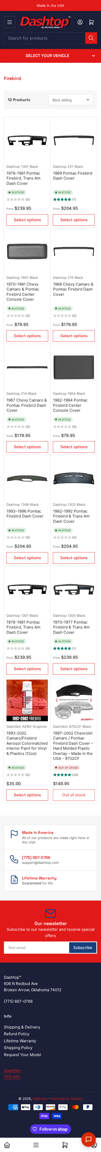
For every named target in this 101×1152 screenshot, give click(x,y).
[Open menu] (9, 22)
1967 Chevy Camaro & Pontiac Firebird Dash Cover (26, 405)
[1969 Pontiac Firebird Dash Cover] (74, 140)
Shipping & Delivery (22, 1027)
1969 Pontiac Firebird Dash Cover (72, 176)
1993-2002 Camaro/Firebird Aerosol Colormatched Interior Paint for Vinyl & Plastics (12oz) (27, 743)
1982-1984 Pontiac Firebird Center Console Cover (70, 405)
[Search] (91, 38)
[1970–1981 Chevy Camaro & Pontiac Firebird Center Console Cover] (27, 251)
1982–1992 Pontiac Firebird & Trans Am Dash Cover (71, 516)
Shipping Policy (18, 1047)
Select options (27, 219)
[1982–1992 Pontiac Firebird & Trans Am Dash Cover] (74, 478)
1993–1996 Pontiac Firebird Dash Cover (25, 514)
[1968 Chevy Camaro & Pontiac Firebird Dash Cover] (74, 251)
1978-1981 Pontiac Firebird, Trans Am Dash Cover (23, 178)
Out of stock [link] (73, 794)
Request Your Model (22, 1054)
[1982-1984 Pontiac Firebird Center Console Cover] (74, 367)
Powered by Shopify (66, 1098)
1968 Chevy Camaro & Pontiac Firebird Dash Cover (73, 289)
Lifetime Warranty (20, 1040)
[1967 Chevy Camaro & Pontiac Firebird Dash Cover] (27, 367)
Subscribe (82, 947)
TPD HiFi (12, 1076)
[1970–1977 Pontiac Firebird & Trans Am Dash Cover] (74, 589)
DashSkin (13, 726)
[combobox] (50, 38)
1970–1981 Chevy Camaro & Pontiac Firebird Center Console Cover (22, 292)
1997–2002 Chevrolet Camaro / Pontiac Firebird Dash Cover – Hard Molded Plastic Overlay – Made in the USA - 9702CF (73, 746)
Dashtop (13, 166)
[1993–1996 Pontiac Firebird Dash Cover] (27, 478)
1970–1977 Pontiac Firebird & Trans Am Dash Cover (71, 627)
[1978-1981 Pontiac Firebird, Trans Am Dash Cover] (27, 140)
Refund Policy (16, 1033)
